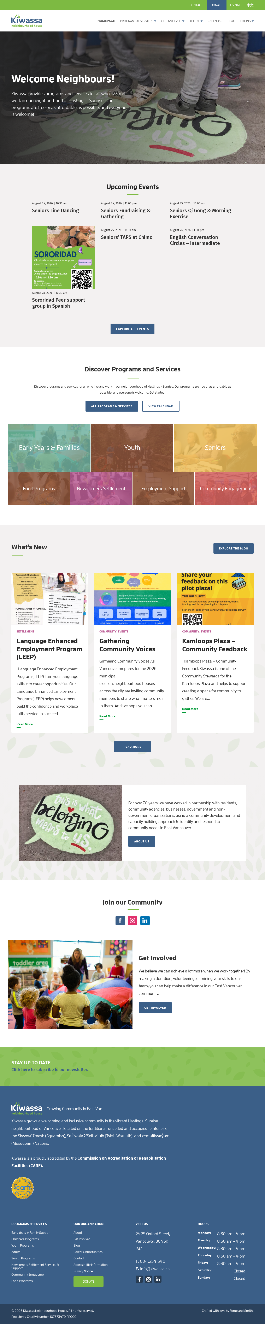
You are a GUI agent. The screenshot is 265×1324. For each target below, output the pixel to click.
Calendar (215, 21)
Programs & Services (136, 21)
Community (108, 631)
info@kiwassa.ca (155, 1269)
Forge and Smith (241, 1310)
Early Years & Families (49, 448)
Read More (25, 724)
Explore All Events (132, 329)
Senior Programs (23, 1258)
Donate (216, 5)
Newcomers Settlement (101, 488)
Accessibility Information (90, 1264)
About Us (141, 841)
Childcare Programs (25, 1239)
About (194, 21)
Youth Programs (22, 1245)
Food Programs (39, 488)
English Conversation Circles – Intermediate (195, 240)
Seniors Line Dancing (55, 210)
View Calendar (160, 406)
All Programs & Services (111, 406)
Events (123, 631)
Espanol (236, 5)
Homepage (106, 21)
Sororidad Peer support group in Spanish (58, 303)
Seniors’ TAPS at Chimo (127, 237)
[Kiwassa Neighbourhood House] (26, 25)
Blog (231, 21)
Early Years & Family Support (31, 1232)
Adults (15, 1252)
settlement (25, 631)
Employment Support (163, 488)
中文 (250, 5)
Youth (132, 448)
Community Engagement (226, 488)
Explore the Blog (233, 548)
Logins (245, 21)
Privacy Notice (83, 1271)
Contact (196, 5)
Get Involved (171, 21)
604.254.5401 (153, 1261)
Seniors (215, 448)
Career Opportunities (87, 1252)
